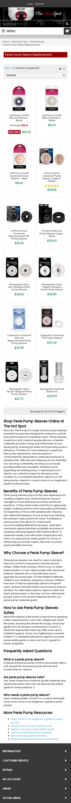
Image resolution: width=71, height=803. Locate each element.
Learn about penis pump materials (31, 732)
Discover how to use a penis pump (31, 726)
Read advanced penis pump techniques (35, 739)
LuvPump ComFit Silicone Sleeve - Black (19, 118)
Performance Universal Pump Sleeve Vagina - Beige (52, 177)
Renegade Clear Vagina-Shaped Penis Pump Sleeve (52, 287)
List (13, 68)
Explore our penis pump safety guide (32, 729)
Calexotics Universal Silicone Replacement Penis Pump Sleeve (19, 339)
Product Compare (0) (27, 68)
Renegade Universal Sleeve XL (52, 390)
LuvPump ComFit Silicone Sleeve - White (52, 118)
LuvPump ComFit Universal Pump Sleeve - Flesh (19, 175)
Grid (7, 68)
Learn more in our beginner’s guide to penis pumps (36, 720)
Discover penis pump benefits (28, 735)
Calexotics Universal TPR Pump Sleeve (52, 337)
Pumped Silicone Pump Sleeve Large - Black (52, 233)
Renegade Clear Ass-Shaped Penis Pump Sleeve (19, 287)
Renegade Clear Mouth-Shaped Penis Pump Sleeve (19, 391)
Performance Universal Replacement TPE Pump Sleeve (19, 234)
